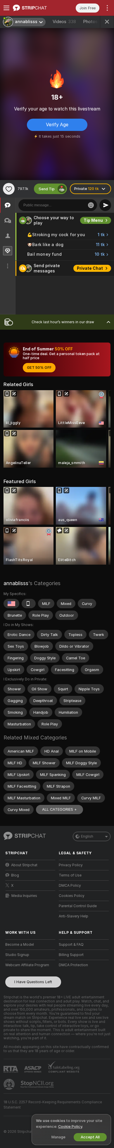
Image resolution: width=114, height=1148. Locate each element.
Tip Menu (93, 220)
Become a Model (19, 945)
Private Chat (90, 268)
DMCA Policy (70, 886)
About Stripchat (24, 865)
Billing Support (71, 955)
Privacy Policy (71, 865)
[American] (11, 603)
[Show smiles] (90, 205)
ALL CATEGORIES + (59, 809)
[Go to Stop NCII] (37, 1084)
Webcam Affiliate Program (27, 965)
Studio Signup (17, 955)
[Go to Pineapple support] (10, 1084)
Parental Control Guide (78, 906)
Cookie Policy (70, 1126)
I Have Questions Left (33, 982)
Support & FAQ (71, 945)
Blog (15, 875)
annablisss (16, 583)
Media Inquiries (24, 896)
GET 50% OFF (39, 368)
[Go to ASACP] (33, 1069)
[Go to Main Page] (35, 8)
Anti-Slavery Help (73, 916)
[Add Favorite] (9, 189)
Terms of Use (70, 875)
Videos (64, 21)
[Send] (105, 205)
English (87, 836)
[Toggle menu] (6, 8)
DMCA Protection (73, 965)
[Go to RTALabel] (11, 1069)
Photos (94, 21)
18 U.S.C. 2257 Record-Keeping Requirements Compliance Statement (53, 1104)
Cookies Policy (71, 896)
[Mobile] (29, 603)
